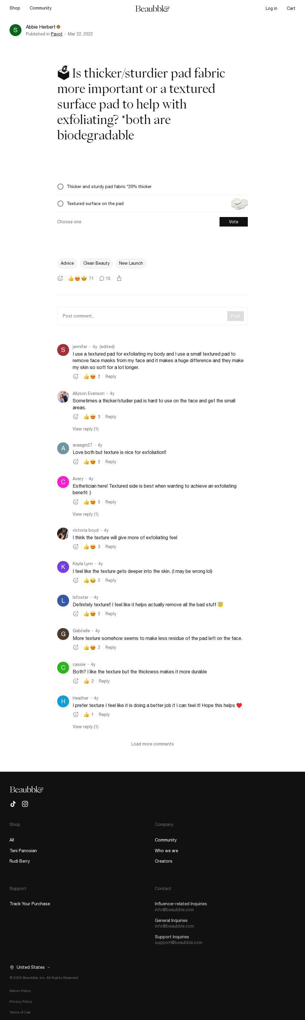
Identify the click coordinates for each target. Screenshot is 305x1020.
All (12, 840)
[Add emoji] (60, 278)
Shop (15, 8)
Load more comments (152, 744)
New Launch (131, 263)
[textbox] (152, 206)
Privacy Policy (21, 1001)
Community (41, 8)
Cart (291, 8)
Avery (78, 478)
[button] (28, 967)
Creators (163, 861)
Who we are (166, 850)
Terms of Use (20, 1012)
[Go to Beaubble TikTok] (13, 803)
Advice (67, 263)
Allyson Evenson (89, 393)
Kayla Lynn (83, 563)
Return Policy (20, 991)
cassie (79, 664)
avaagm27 (82, 445)
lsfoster (80, 597)
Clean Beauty (96, 263)
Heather (80, 698)
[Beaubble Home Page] (152, 8)
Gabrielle (81, 630)
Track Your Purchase (30, 903)
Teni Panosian (23, 850)
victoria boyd (86, 530)
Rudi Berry (20, 861)
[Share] (119, 278)
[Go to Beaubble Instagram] (25, 803)
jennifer (80, 346)
